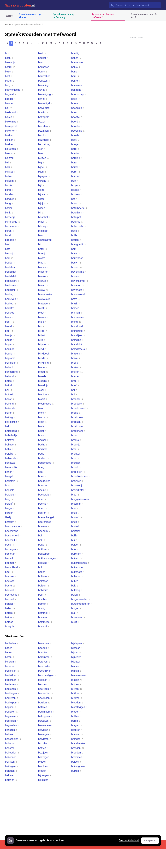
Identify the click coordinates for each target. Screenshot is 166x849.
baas (9, 71)
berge (9, 508)
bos (74, 180)
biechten (44, 766)
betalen (44, 702)
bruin (75, 521)
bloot (42, 421)
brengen (77, 748)
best (9, 571)
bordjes (76, 158)
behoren (11, 748)
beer (9, 321)
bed (9, 258)
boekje (43, 490)
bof (41, 535)
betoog (10, 622)
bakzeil (10, 158)
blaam (42, 258)
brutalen (77, 531)
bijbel (42, 167)
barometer (12, 226)
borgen (76, 725)
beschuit (11, 540)
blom (42, 412)
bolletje (43, 576)
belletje (10, 444)
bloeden (77, 702)
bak (8, 107)
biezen (43, 158)
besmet (10, 562)
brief (75, 385)
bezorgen (45, 757)
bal (8, 162)
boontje (76, 117)
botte (75, 235)
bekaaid (11, 394)
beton (9, 617)
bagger (10, 98)
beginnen (12, 716)
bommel (44, 612)
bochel (43, 440)
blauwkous (45, 299)
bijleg (42, 189)
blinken (76, 698)
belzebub (11, 458)
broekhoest (79, 426)
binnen (76, 670)
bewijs (43, 112)
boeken (43, 485)
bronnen (77, 462)
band (9, 189)
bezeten (44, 126)
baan (9, 57)
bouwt (76, 262)
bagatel (10, 94)
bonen (76, 57)
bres (75, 380)
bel (8, 426)
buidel (76, 544)
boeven (43, 526)
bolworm (44, 590)
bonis (75, 67)
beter (10, 608)
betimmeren (46, 711)
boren (75, 720)
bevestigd (45, 103)
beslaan (44, 679)
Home (9, 15)
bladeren (44, 271)
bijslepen (77, 643)
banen (9, 652)
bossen (76, 194)
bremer (76, 376)
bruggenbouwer (81, 499)
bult (74, 585)
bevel (42, 98)
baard (10, 67)
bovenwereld (80, 294)
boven (76, 267)
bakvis (10, 153)
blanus (43, 280)
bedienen (11, 688)
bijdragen (44, 775)
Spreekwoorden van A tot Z (144, 16)
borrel (75, 167)
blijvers (43, 344)
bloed (43, 371)
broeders (77, 403)
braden (76, 308)
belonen (11, 775)
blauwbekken (47, 294)
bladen (43, 267)
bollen (43, 571)
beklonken (12, 421)
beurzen (44, 80)
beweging (45, 107)
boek (42, 476)
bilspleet (44, 230)
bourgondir (78, 244)
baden (10, 648)
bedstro (11, 308)
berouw (10, 521)
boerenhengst (47, 517)
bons (75, 71)
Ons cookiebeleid (129, 840)
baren (9, 657)
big (41, 162)
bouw (75, 253)
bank (9, 212)
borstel (76, 176)
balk (8, 167)
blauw (43, 289)
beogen (43, 648)
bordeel (77, 153)
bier (41, 148)
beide (9, 380)
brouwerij (77, 485)
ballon (9, 176)
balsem (10, 180)
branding (77, 339)
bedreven (11, 299)
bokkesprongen (48, 558)
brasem (76, 353)
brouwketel (78, 490)
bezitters (44, 139)
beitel (9, 385)
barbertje (11, 217)
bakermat (11, 121)
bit (41, 244)
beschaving (13, 531)
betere (10, 612)
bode (42, 453)
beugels (11, 626)
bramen (76, 312)
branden (77, 738)
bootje (76, 144)
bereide (10, 494)
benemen (44, 643)
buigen (76, 761)
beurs (42, 71)
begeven (11, 711)
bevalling (44, 85)
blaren (43, 285)
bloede (43, 376)
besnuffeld (12, 567)
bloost (43, 417)
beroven (44, 661)
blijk (41, 339)
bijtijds (43, 203)
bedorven (11, 285)
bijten (76, 652)
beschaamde (13, 526)
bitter (42, 249)
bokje (42, 544)
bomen (43, 603)
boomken (77, 107)
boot (75, 139)
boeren (43, 512)
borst (75, 171)
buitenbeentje (80, 562)
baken (9, 117)
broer (75, 435)
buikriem (77, 553)
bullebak (77, 576)
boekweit (44, 494)
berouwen (45, 657)
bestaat (10, 576)
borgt (75, 162)
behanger (11, 362)
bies (42, 153)
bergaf (10, 503)
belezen (11, 440)
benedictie (12, 467)
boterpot (77, 217)
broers (76, 440)
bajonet (10, 103)
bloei (42, 390)
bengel (10, 476)
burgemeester (80, 599)
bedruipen (12, 702)
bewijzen (44, 738)
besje (9, 544)
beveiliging (45, 94)
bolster (43, 585)
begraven (11, 720)
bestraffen (45, 693)
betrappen (45, 716)
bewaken (44, 720)
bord (75, 148)
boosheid (77, 130)
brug (75, 494)
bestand (11, 581)
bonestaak (78, 62)
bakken (10, 135)
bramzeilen (78, 317)
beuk (42, 53)
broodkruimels (80, 476)
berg (9, 499)
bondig (76, 53)
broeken (77, 421)
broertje (77, 444)
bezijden (44, 752)
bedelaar (11, 267)
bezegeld (45, 117)
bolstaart (44, 581)
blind (42, 349)
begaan (10, 707)
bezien (43, 748)
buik (74, 549)
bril (74, 394)
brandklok (78, 344)
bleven (43, 317)
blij (41, 326)
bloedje (43, 380)
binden (76, 666)
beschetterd (13, 535)
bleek (42, 308)
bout (75, 249)
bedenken (12, 679)
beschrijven (46, 670)
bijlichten (44, 779)
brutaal (76, 526)
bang (9, 203)
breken (77, 371)
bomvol (43, 626)
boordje (76, 126)
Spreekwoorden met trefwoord (103, 16)
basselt (10, 239)
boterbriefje (79, 208)
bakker (10, 139)
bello (9, 449)
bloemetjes (45, 403)
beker (9, 412)
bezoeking (45, 144)
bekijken (11, 761)
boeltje (43, 503)
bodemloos (46, 462)
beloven (11, 779)
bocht (42, 444)
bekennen (12, 757)
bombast (44, 599)
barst (9, 235)
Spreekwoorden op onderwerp (63, 16)
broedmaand (79, 408)
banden (10, 194)
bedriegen (12, 693)
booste (76, 135)
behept (10, 367)
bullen (76, 581)
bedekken (12, 675)
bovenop (77, 285)
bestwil (10, 599)
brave (75, 358)
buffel (76, 535)
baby (9, 85)
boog (75, 98)
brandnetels (79, 349)
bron (75, 458)
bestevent (12, 594)
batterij (10, 253)
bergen (10, 512)
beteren (43, 707)
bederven (11, 684)
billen (42, 221)
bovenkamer (79, 280)
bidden (43, 761)
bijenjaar (44, 176)
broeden (77, 752)
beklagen (11, 766)
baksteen (11, 148)
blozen (76, 711)
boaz (42, 435)
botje (75, 230)
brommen (77, 757)
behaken (11, 729)
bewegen (44, 734)
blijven (76, 688)
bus (74, 612)
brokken (77, 453)
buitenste (77, 571)
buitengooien (80, 766)
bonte (75, 80)
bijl (41, 185)
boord (75, 121)
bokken (43, 549)
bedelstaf (12, 276)
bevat (42, 89)
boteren (77, 729)
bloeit (42, 399)
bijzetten (77, 657)
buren (75, 594)
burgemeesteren (82, 603)
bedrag (10, 294)
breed (75, 362)
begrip (10, 353)
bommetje (45, 622)
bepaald (11, 490)
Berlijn (10, 517)
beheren (11, 743)
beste (10, 585)
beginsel (11, 349)
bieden (43, 770)
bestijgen (44, 688)
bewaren (44, 729)
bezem (43, 121)
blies (42, 321)
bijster (43, 198)
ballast (10, 171)
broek (75, 412)
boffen (76, 716)
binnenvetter (46, 239)
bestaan (44, 684)
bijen (42, 171)
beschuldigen (47, 675)
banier (10, 208)
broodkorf (78, 471)
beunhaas (45, 67)
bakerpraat (12, 126)
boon (75, 112)
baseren (11, 666)
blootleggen (79, 707)
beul (42, 62)
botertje (77, 221)
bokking (44, 562)
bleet (42, 312)
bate (9, 249)
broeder (77, 399)
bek (8, 390)
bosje (75, 185)
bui (74, 540)
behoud (10, 376)
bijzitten (77, 661)
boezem (44, 531)
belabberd (12, 430)
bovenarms (78, 271)
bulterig (76, 590)
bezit (42, 135)
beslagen (11, 549)
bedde (10, 262)
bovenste (77, 289)
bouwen (77, 734)
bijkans (43, 180)
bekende (11, 408)
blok (42, 408)
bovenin (77, 276)
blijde (42, 330)
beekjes (11, 312)
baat (8, 76)
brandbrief (78, 326)
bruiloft (76, 517)
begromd (11, 358)
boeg (42, 467)
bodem (43, 458)
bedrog (10, 303)
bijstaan (77, 648)
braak (75, 303)
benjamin (11, 480)
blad (42, 262)
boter (76, 203)
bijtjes (42, 208)
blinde (43, 358)
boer (42, 508)
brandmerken (80, 743)
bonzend (77, 89)
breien (76, 367)
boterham (77, 212)
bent (9, 485)
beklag (10, 417)
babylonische (14, 89)
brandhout (78, 330)
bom (42, 594)
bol (41, 567)
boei (42, 471)
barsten (10, 661)
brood (76, 467)
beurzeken (45, 76)
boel (42, 499)
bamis (10, 185)
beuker (43, 57)
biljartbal (44, 217)
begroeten (12, 725)
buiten (76, 558)
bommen (44, 617)
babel (9, 80)
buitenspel (78, 567)
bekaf (9, 399)
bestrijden (45, 698)
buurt (75, 622)
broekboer (78, 417)
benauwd (11, 462)
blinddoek (45, 353)
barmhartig (12, 221)
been (9, 317)
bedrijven (11, 698)
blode (42, 367)
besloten (11, 553)
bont (75, 76)
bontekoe (77, 85)
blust (42, 430)
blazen (77, 679)
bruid (75, 512)
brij (74, 390)
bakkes (10, 144)
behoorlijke (12, 371)
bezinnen (44, 130)
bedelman (12, 271)
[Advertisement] (136, 89)
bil (40, 212)
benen (10, 471)
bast (9, 244)
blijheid (43, 335)
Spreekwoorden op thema (30, 16)
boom (76, 103)
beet (9, 330)
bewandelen (46, 725)
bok (41, 540)
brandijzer (78, 335)
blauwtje (44, 303)
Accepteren (151, 841)
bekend (10, 403)
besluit (10, 558)
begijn (9, 339)
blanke (43, 276)
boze (75, 299)
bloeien (43, 394)
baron (9, 230)
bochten (44, 449)
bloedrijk (44, 385)
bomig (43, 608)
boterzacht (78, 226)
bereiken (44, 652)
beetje (10, 335)
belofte (10, 453)
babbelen (11, 643)
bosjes (76, 189)
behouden (12, 752)
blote (42, 426)
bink (41, 235)
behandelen (13, 738)
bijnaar (43, 194)
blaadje (43, 253)
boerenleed (46, 521)
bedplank (11, 289)
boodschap (78, 94)
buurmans (78, 617)
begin (9, 344)
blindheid (44, 362)
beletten (11, 770)
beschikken (46, 666)
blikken (76, 693)
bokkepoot (45, 553)
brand (76, 321)
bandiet (10, 198)
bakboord (11, 112)
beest (9, 326)
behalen (11, 734)
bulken (76, 770)
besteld (10, 590)
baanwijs (11, 62)
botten (76, 239)
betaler (10, 603)
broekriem (78, 430)
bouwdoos (78, 258)
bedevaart (12, 280)
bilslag (43, 226)
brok (75, 449)
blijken (76, 684)
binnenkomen (80, 675)
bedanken (12, 670)
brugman (77, 503)
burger (76, 608)
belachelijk (12, 435)
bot (74, 198)
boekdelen (45, 480)
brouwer (77, 480)
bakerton (11, 130)
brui (74, 508)
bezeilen (44, 743)
